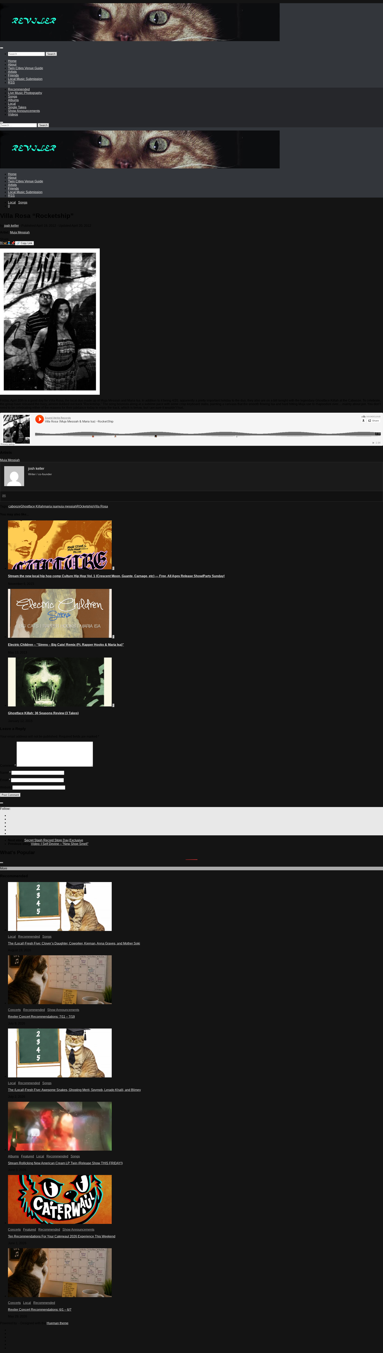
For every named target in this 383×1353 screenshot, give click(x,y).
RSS (11, 82)
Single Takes (17, 107)
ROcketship (85, 506)
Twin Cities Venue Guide (25, 68)
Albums (13, 100)
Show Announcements (24, 111)
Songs (12, 96)
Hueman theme (57, 1323)
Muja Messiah (20, 232)
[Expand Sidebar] (1, 803)
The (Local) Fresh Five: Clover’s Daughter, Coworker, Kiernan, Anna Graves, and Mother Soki (74, 943)
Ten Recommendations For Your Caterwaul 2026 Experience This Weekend (61, 1236)
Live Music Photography (25, 93)
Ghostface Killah (32, 506)
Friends (13, 75)
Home (12, 61)
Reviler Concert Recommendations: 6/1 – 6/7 (39, 1309)
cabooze (14, 506)
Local (12, 103)
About (12, 64)
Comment (8, 765)
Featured (27, 1156)
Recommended (19, 89)
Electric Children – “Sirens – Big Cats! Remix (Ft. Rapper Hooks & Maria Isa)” (66, 644)
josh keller (11, 225)
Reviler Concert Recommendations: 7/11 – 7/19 (41, 1016)
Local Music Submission (25, 79)
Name (5, 772)
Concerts (14, 1010)
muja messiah (67, 506)
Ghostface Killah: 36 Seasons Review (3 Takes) (43, 713)
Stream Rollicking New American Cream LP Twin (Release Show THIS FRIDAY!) (65, 1163)
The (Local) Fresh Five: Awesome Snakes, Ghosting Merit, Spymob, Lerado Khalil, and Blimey (74, 1090)
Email (5, 780)
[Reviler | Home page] (140, 40)
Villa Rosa (100, 506)
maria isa (50, 506)
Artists (12, 71)
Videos (13, 114)
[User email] (4, 496)
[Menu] (1, 47)
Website (6, 787)
